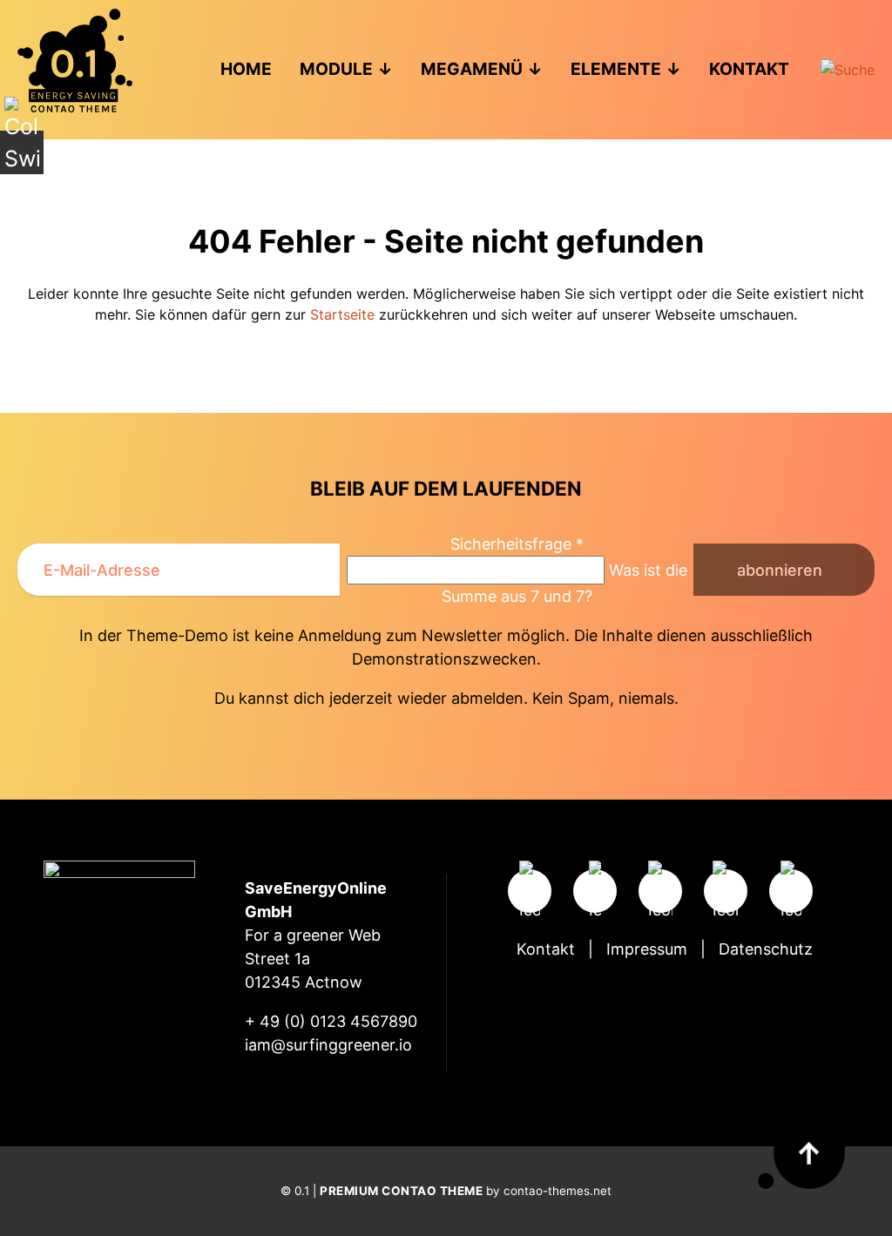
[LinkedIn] (791, 891)
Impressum (646, 949)
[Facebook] (595, 891)
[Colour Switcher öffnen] (22, 152)
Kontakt (546, 949)
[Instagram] (529, 891)
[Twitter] (660, 891)
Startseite (342, 314)
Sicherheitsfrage (517, 544)
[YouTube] (725, 891)
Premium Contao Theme (401, 1191)
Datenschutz (766, 949)
